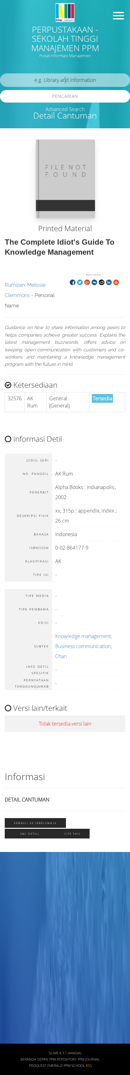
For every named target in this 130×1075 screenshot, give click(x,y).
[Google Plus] (87, 282)
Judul (12, 873)
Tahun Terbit (19, 1021)
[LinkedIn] (109, 282)
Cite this (72, 833)
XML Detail (30, 833)
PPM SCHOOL (74, 1065)
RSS (89, 1065)
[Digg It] (94, 282)
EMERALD (55, 1065)
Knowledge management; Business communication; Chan (83, 646)
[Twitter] (80, 282)
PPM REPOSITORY (63, 1059)
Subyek (14, 910)
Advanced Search (65, 109)
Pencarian (65, 96)
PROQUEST (37, 1065)
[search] (65, 80)
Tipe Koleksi (19, 947)
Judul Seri (17, 1039)
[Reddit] (101, 282)
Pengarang (17, 892)
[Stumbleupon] (116, 282)
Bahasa (14, 966)
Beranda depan (34, 1059)
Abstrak (14, 1003)
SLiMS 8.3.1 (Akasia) (65, 1053)
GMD (11, 984)
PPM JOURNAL (89, 1059)
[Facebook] (72, 282)
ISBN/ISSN (17, 929)
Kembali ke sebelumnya (35, 823)
